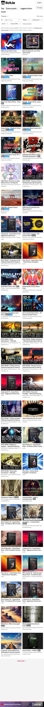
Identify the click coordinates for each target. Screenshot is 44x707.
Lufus (2, 239)
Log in (39, 2)
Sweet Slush (26, 292)
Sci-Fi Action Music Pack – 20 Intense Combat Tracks (32, 313)
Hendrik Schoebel (27, 501)
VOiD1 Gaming (5, 54)
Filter (40, 8)
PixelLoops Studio (27, 318)
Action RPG (14, 23)
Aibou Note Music (6, 656)
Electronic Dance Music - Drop (10, 102)
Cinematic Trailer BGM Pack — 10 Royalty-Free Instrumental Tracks (11, 652)
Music (25, 20)
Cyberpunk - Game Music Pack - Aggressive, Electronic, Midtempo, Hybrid (11, 235)
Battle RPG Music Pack (8, 286)
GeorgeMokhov (5, 501)
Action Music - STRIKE (30, 650)
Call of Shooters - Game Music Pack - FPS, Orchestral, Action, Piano (11, 550)
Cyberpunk (35, 20)
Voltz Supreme (26, 160)
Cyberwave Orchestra (28, 239)
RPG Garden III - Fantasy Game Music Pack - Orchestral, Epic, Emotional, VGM (32, 574)
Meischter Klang (27, 629)
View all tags (27, 23)
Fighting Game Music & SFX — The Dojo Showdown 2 (32, 155)
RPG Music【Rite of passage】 (10, 624)
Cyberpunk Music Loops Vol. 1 (32, 128)
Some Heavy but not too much (32, 418)
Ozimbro (25, 422)
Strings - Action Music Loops (32, 102)
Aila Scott (3, 186)
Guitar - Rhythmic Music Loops (32, 75)
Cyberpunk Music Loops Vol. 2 (10, 154)
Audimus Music (5, 107)
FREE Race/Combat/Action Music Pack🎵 (31, 208)
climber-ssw (4, 629)
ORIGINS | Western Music (9, 207)
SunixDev (25, 212)
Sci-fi (3, 23)
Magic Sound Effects (6, 81)
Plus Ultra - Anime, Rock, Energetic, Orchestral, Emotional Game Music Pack (32, 472)
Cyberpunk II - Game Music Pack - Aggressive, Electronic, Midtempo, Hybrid (32, 601)
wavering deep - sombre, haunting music (30, 498)
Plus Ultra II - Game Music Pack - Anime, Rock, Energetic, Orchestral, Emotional (32, 262)
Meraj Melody (4, 318)
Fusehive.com (26, 186)
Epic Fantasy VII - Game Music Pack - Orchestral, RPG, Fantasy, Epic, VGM (11, 523)
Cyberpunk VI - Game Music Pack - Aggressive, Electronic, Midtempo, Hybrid (10, 393)
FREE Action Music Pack (9, 51)
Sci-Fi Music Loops (7, 75)
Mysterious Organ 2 (7, 497)
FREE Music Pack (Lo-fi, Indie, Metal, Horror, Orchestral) (10, 182)
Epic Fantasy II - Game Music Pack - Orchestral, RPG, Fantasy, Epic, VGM (33, 446)
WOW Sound (4, 290)
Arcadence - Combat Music (31, 522)
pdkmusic (25, 54)
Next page (21, 661)
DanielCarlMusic (27, 527)
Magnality (3, 213)
